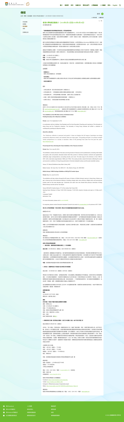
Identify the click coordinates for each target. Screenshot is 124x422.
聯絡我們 (53, 406)
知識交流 (78, 5)
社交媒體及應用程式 (11, 415)
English (115, 5)
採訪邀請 (29, 16)
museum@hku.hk (64, 370)
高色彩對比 (30, 409)
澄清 (24, 28)
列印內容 (95, 17)
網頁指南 (53, 409)
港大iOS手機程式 (10, 409)
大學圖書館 (94, 5)
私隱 (52, 412)
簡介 (61, 5)
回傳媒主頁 (25, 32)
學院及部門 (86, 5)
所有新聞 (25, 22)
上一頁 (100, 20)
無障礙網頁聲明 (55, 415)
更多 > (109, 5)
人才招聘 (29, 406)
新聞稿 (24, 24)
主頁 (22, 16)
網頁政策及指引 (31, 415)
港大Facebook (10, 406)
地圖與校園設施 (31, 412)
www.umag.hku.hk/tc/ (55, 374)
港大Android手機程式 (12, 412)
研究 (72, 5)
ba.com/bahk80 (64, 200)
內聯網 (103, 5)
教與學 (67, 5)
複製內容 (101, 17)
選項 (98, 14)
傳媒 (25, 16)
